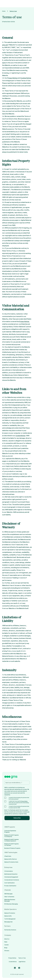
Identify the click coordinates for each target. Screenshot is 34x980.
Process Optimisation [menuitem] (10, 885)
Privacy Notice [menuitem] (12, 958)
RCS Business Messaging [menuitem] (11, 904)
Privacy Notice (12, 78)
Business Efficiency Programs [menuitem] (12, 848)
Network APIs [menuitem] (8, 916)
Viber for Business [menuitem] (9, 896)
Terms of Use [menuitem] (22, 958)
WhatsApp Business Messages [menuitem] (9, 900)
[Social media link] (15, 968)
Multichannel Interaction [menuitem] (10, 874)
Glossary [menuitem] (6, 950)
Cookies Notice (25, 78)
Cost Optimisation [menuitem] (9, 882)
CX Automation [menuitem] (8, 871)
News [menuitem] (5, 942)
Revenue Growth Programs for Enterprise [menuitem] (11, 835)
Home (3, 11)
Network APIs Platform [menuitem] (10, 859)
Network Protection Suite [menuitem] (11, 862)
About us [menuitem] (6, 939)
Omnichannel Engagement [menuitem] (11, 877)
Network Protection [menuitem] (9, 913)
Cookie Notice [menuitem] (13, 961)
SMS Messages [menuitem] (8, 893)
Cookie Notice (20, 436)
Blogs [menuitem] (5, 947)
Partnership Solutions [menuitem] (10, 930)
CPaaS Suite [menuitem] (7, 856)
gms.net (5, 45)
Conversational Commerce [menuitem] (11, 880)
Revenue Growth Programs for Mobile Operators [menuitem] (11, 840)
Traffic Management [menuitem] (10, 919)
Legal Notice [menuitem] (22, 961)
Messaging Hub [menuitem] (8, 921)
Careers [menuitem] (6, 944)
